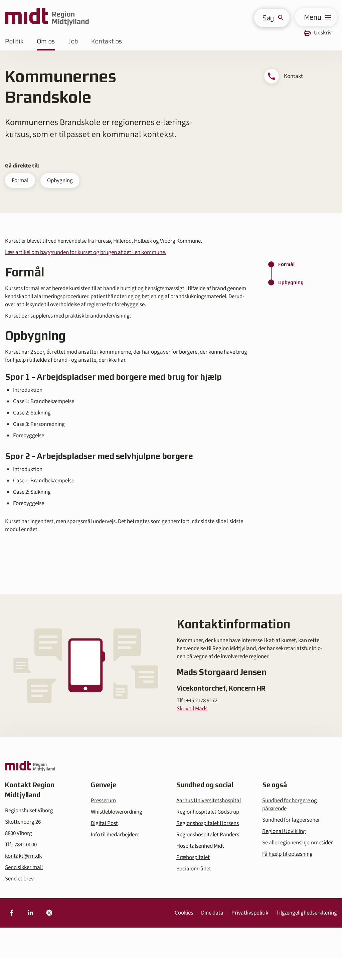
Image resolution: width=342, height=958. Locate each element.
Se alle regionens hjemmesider (297, 843)
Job (73, 41)
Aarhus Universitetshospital (208, 801)
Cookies (184, 913)
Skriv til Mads (192, 709)
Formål (20, 180)
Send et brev (19, 879)
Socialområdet (193, 869)
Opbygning (60, 180)
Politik (14, 41)
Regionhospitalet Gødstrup (207, 812)
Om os (46, 41)
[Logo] (47, 17)
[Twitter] (49, 913)
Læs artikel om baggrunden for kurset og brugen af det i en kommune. (85, 252)
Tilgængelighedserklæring (306, 913)
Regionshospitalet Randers (207, 835)
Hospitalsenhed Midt (200, 846)
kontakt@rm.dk (23, 856)
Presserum (103, 801)
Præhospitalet (193, 857)
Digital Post (104, 823)
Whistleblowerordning (116, 812)
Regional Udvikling (284, 831)
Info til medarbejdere (115, 835)
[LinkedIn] (30, 913)
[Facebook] (11, 913)
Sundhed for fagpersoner (291, 820)
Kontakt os (106, 41)
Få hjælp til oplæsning (287, 854)
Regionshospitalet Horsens (207, 823)
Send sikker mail (24, 867)
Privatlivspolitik (249, 913)
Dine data (212, 913)
